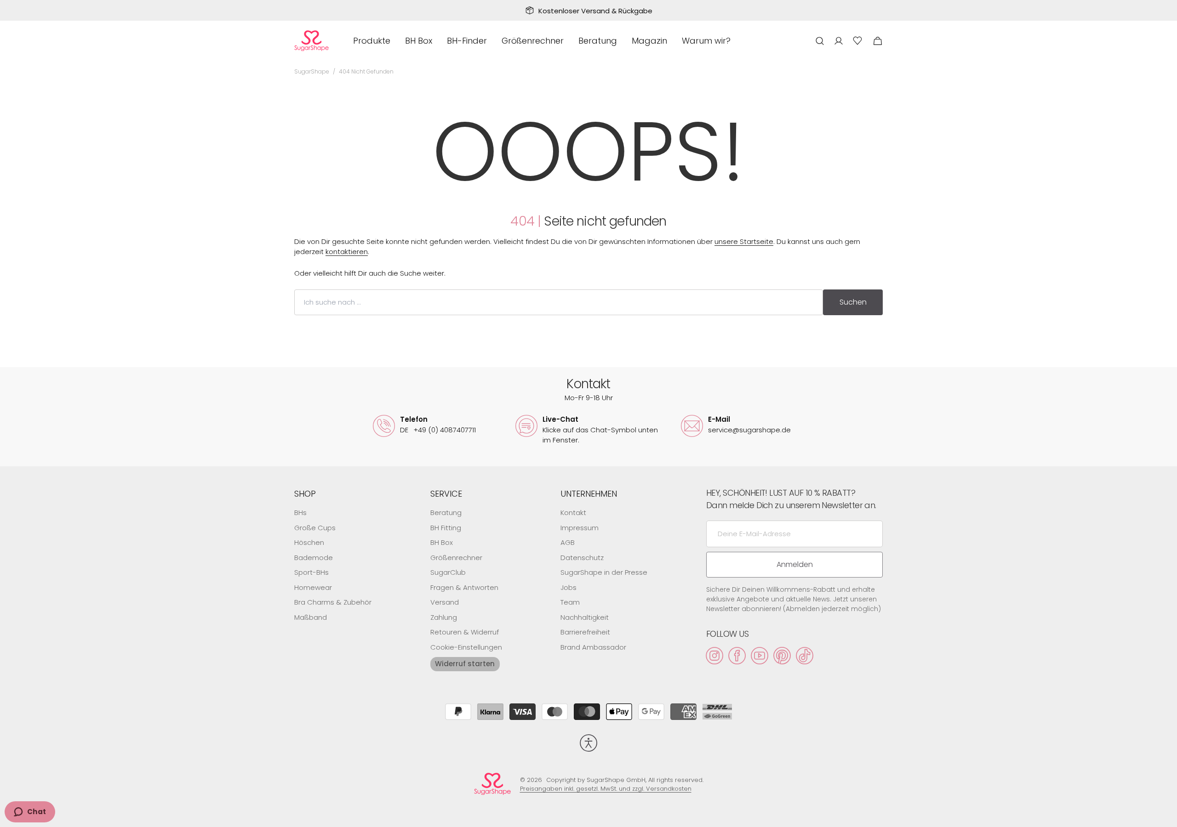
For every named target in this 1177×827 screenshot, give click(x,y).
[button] (820, 41)
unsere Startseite (743, 241)
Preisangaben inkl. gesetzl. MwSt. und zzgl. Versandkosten (605, 788)
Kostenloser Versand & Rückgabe (595, 10)
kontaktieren (347, 251)
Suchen (853, 302)
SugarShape (311, 71)
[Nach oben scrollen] (1166, 816)
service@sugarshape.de (749, 430)
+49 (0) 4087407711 (438, 430)
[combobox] (558, 302)
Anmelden (795, 564)
